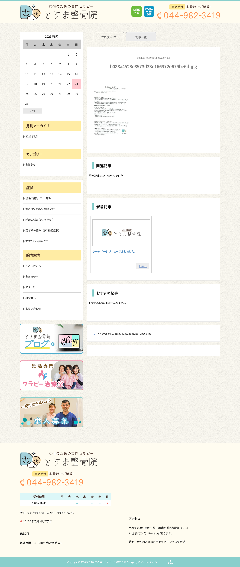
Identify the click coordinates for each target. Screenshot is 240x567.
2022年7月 (31, 136)
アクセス (30, 287)
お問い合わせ (33, 308)
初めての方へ (33, 266)
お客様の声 (31, 276)
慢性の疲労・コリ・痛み (38, 198)
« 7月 (32, 110)
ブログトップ (108, 37)
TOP (94, 333)
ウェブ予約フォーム (38, 513)
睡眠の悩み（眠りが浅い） (39, 219)
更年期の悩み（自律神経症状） (42, 230)
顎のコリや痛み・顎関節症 (40, 209)
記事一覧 (141, 37)
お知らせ (143, 266)
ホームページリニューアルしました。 (113, 251)
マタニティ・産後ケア (36, 241)
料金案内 (30, 298)
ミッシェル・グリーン (147, 562)
